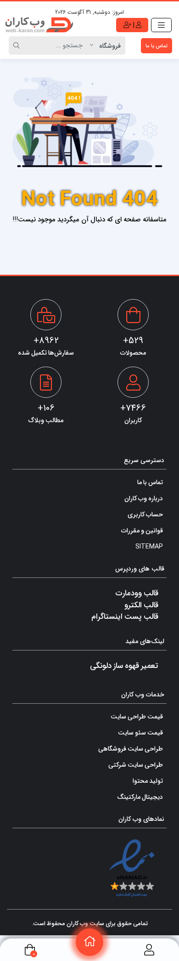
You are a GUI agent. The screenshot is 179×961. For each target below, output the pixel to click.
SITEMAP (149, 546)
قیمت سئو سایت (140, 732)
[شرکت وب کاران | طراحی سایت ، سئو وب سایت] (39, 25)
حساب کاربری (145, 514)
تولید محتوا (148, 780)
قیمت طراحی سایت (137, 716)
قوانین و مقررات (142, 530)
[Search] (18, 45)
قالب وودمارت (136, 592)
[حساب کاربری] (149, 949)
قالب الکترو (141, 604)
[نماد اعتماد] (132, 868)
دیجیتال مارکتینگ (140, 796)
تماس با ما (156, 46)
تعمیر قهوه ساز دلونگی (124, 665)
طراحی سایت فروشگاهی (130, 748)
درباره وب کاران (143, 498)
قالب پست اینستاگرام (124, 616)
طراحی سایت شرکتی (135, 764)
